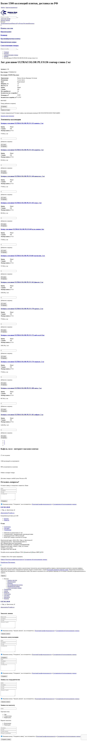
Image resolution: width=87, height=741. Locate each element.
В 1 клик (3, 144)
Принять (3, 575)
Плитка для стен (7, 28)
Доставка (6, 528)
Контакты (7, 597)
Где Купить (7, 527)
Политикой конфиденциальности (41, 504)
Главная (6, 52)
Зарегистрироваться (11, 7)
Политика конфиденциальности (14, 559)
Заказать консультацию (7, 116)
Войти (3, 7)
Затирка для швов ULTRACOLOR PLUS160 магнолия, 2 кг (23, 256)
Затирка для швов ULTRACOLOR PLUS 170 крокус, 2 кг (22, 309)
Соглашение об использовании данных (35, 559)
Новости (6, 520)
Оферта (3, 559)
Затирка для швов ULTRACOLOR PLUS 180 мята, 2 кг (21, 388)
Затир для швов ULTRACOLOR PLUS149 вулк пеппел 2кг (22, 229)
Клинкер (4, 35)
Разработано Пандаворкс (8, 562)
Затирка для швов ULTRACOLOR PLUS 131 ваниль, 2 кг (22, 123)
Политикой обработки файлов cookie (57, 569)
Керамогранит (6, 32)
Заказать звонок (5, 20)
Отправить (4, 501)
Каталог (6, 53)
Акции (6, 591)
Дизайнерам (7, 530)
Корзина (6, 598)
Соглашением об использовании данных (64, 504)
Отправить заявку (6, 739)
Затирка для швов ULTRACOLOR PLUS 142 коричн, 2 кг (22, 150)
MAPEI (6, 56)
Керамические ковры (8, 42)
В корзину (3, 106)
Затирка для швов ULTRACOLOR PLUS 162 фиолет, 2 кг (22, 282)
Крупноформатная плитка (10, 38)
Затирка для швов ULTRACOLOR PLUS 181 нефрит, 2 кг (22, 414)
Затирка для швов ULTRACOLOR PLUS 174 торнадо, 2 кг (22, 361)
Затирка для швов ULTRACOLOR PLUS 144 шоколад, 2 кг (23, 176)
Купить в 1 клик (5, 110)
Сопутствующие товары (10, 45)
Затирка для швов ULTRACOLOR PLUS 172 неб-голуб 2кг (23, 335)
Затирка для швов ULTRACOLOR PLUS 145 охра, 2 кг (21, 203)
